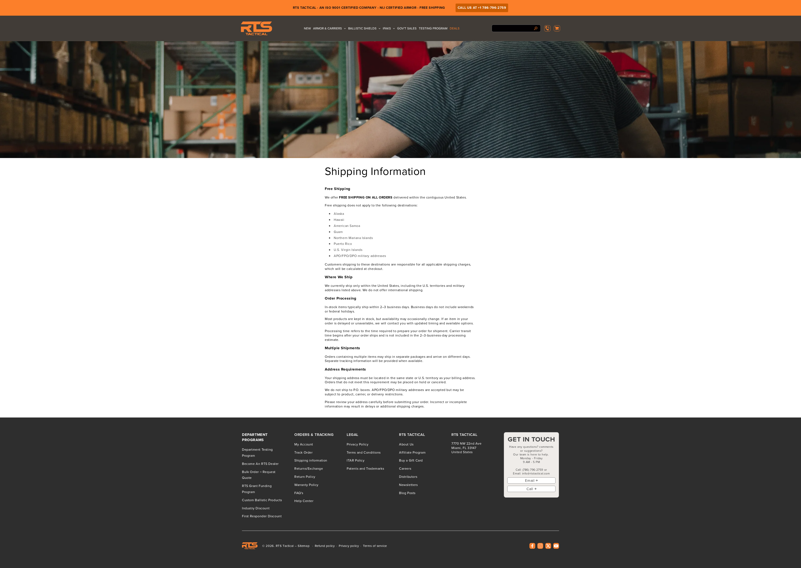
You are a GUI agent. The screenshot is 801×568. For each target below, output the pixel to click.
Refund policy (325, 546)
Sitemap (304, 546)
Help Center (304, 500)
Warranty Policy (306, 484)
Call (529, 488)
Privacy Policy (357, 444)
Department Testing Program (257, 452)
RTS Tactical (285, 546)
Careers (405, 468)
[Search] (535, 28)
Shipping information (310, 460)
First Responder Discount (262, 516)
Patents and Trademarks (365, 468)
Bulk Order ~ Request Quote (259, 474)
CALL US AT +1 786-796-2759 (482, 7)
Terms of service (375, 546)
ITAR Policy (356, 460)
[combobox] (516, 28)
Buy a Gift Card (411, 460)
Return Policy (304, 476)
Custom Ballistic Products (262, 500)
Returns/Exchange (308, 468)
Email (529, 480)
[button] (557, 28)
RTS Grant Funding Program (257, 488)
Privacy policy (349, 546)
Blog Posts (407, 493)
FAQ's (298, 493)
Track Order (303, 452)
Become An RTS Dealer (260, 463)
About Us (406, 444)
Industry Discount (256, 508)
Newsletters (408, 484)
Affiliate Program (412, 452)
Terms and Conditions (364, 452)
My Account (303, 444)
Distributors (408, 476)
